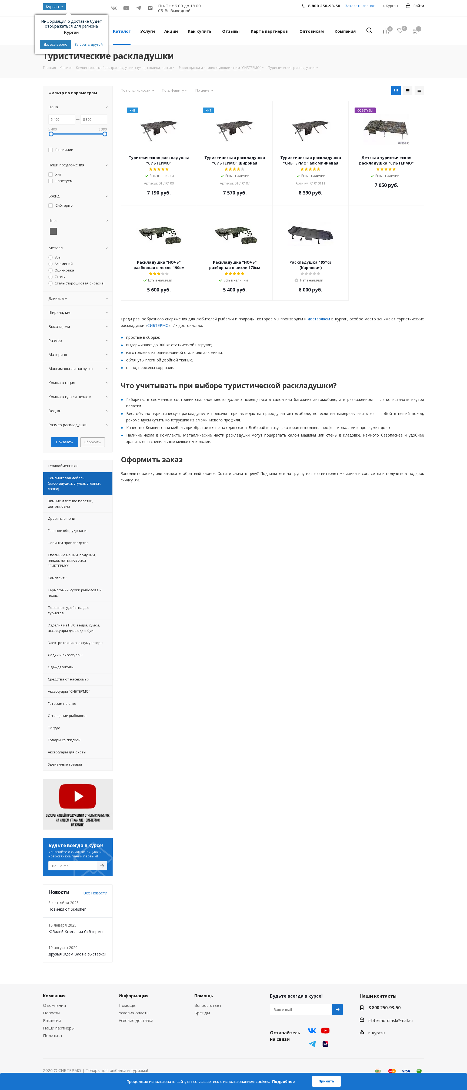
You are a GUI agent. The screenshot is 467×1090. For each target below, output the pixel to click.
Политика (52, 1035)
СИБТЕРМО (158, 325)
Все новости (95, 893)
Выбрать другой (89, 44)
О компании (54, 1005)
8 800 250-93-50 (384, 1008)
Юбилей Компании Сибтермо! (76, 931)
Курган (52, 6)
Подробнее (283, 1081)
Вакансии (52, 1020)
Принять (326, 1081)
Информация (134, 996)
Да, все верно (55, 44)
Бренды (202, 1012)
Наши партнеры (59, 1028)
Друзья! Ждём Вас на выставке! (77, 954)
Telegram (312, 1044)
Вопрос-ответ (207, 1005)
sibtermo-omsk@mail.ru (390, 1020)
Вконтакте (114, 8)
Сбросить (92, 442)
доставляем (319, 318)
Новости (51, 1012)
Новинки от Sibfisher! (67, 909)
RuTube (150, 8)
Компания (54, 996)
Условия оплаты (134, 1012)
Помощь (127, 1005)
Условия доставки (136, 1020)
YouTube (126, 8)
